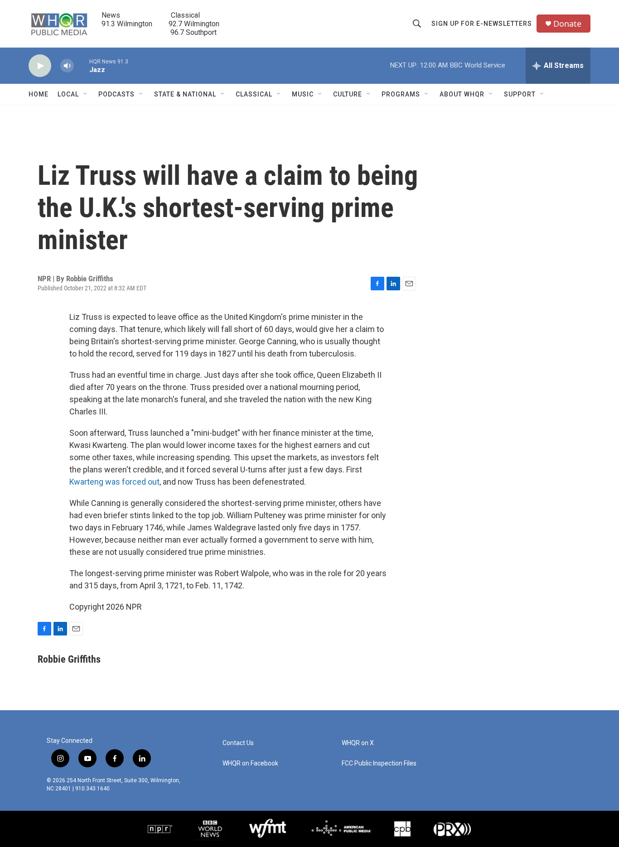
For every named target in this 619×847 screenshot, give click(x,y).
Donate (567, 24)
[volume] (67, 66)
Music (303, 94)
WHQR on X (358, 743)
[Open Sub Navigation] (85, 94)
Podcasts (116, 94)
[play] (40, 66)
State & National (185, 94)
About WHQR (462, 94)
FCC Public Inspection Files (379, 763)
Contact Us (238, 743)
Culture (347, 94)
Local (68, 94)
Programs (401, 94)
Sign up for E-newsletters (481, 23)
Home (38, 94)
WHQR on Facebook (250, 763)
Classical (254, 94)
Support (520, 94)
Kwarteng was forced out (114, 481)
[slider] (81, 65)
